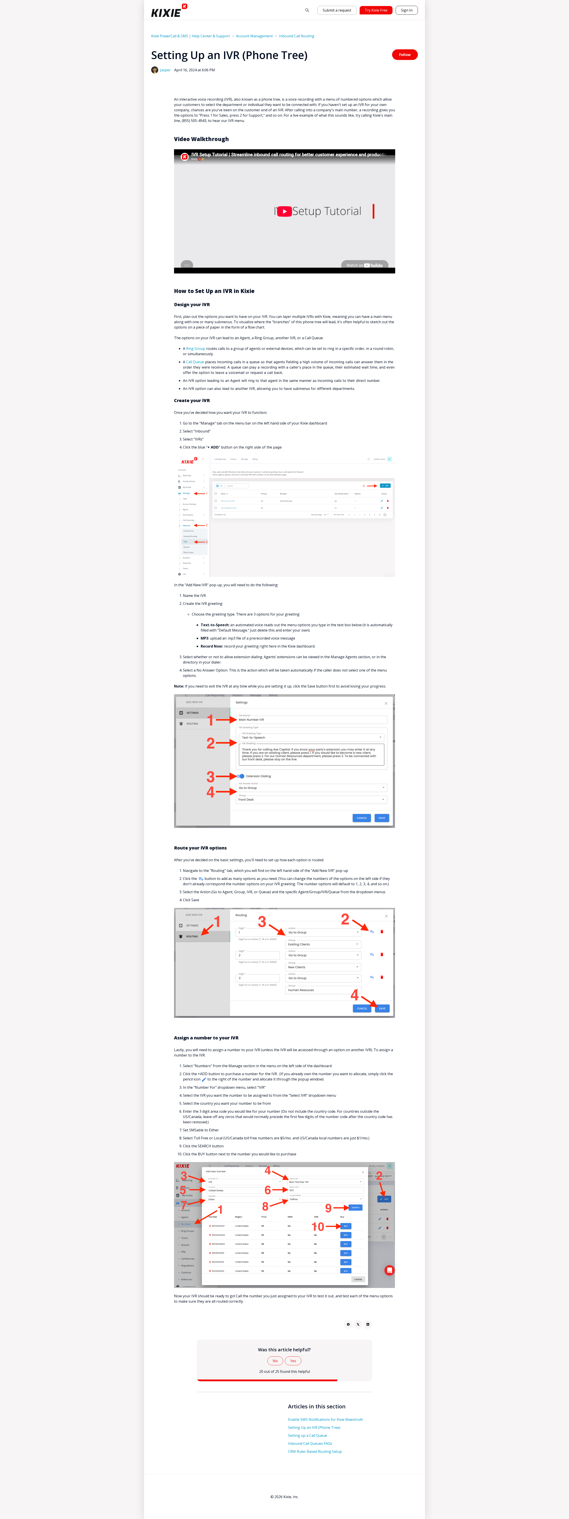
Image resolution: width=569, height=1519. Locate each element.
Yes (293, 1360)
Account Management (254, 36)
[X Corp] (358, 1324)
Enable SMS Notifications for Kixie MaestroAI (325, 1419)
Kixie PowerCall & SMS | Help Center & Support (190, 36)
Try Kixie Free (376, 10)
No (275, 1360)
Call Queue (194, 361)
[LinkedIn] (367, 1324)
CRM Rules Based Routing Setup (315, 1451)
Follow (405, 54)
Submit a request (337, 10)
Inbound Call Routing (296, 36)
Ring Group (195, 348)
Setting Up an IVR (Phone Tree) (314, 1427)
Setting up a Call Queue (307, 1435)
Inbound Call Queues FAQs (310, 1443)
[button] (307, 10)
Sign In (407, 10)
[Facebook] (348, 1324)
